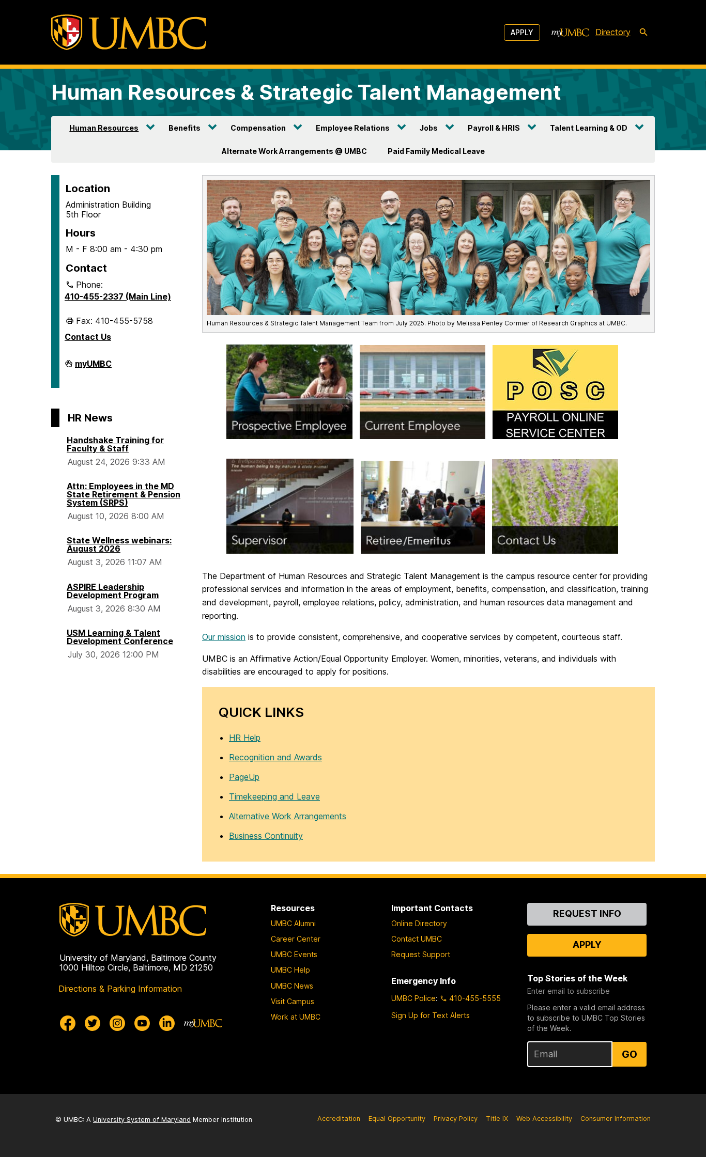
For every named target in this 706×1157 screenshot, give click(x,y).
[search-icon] (643, 32)
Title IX (497, 1118)
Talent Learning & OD (588, 127)
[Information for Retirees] (422, 509)
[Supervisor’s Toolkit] (290, 508)
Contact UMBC (416, 938)
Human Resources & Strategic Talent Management (306, 92)
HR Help (244, 737)
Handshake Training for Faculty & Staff (115, 444)
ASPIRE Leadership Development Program (113, 591)
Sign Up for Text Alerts (430, 1015)
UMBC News (292, 985)
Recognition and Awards (275, 757)
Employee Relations (353, 127)
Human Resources (104, 127)
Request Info (587, 913)
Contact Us (88, 337)
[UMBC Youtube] (142, 1023)
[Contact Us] (555, 508)
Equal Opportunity (397, 1118)
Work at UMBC (295, 1016)
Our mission (223, 637)
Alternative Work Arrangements (287, 816)
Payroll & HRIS (494, 127)
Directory (613, 32)
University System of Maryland (142, 1119)
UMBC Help (290, 969)
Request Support (420, 954)
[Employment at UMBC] (289, 394)
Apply (522, 32)
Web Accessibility (544, 1118)
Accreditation (338, 1118)
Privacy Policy (456, 1118)
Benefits (184, 127)
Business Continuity (266, 836)
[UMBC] (128, 32)
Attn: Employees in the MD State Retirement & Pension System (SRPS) (123, 494)
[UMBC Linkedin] (167, 1023)
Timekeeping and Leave (274, 796)
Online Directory (419, 923)
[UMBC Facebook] (67, 1023)
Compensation (258, 127)
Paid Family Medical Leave (436, 151)
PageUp (244, 777)
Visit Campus (292, 1001)
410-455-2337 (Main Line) (118, 296)
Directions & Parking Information (120, 988)
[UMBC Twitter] (92, 1023)
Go (629, 1054)
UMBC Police (413, 998)
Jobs (429, 127)
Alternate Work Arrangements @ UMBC (294, 151)
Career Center (295, 938)
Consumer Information (615, 1118)
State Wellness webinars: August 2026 (119, 544)
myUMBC (93, 367)
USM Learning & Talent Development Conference (120, 637)
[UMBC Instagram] (117, 1023)
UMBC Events (294, 954)
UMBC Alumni (293, 923)
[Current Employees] (422, 394)
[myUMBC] (570, 32)
